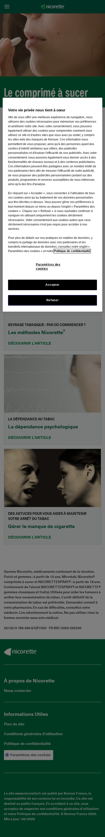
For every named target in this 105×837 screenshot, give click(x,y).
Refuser (52, 300)
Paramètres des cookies (48, 266)
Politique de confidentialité (72, 251)
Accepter (52, 284)
